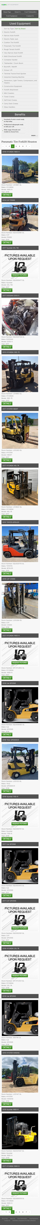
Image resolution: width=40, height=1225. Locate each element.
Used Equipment (11, 16)
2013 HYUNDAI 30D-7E (11, 352)
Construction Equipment (13, 86)
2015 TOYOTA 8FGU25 (10, 522)
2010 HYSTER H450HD (11, 1053)
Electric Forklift (9, 32)
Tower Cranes (9, 97)
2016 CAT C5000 (8, 579)
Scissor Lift (8, 70)
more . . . (34, 135)
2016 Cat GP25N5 (9, 996)
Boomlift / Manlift (10, 67)
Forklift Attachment (11, 90)
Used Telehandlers (30, 12)
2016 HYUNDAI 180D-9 (11, 152)
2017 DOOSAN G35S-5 (10, 296)
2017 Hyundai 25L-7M (10, 248)
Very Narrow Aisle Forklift (13, 53)
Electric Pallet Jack (11, 39)
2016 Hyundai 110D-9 (10, 796)
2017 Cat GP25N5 (9, 844)
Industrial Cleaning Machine (14, 77)
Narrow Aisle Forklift (11, 35)
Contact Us (30, 16)
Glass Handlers (9, 107)
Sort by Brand (20, 29)
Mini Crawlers (9, 93)
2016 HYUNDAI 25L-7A (10, 948)
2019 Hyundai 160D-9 (10, 1109)
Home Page (7, 12)
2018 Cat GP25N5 (9, 683)
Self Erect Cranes (10, 100)
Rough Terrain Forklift (12, 49)
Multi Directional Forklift (13, 56)
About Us (17, 12)
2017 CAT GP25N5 (9, 901)
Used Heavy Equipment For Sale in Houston (24, 1220)
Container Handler (10, 60)
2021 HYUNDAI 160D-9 (11, 636)
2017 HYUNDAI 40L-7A (10, 466)
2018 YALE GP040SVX (10, 740)
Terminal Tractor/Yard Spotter (15, 74)
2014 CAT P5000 (8, 200)
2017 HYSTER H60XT (10, 409)
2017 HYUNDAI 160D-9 (10, 1166)
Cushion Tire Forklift (11, 42)
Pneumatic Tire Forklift (12, 46)
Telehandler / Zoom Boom (13, 63)
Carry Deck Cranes (11, 104)
